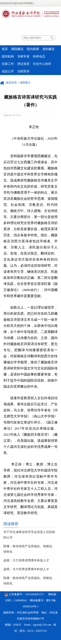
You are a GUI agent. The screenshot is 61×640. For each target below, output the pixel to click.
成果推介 (25, 82)
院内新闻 (33, 49)
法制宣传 (23, 71)
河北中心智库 (42, 64)
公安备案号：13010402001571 (26, 594)
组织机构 (8, 56)
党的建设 (48, 49)
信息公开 (8, 71)
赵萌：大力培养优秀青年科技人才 (26, 560)
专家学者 (23, 56)
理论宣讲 (23, 64)
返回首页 (11, 82)
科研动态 (39, 56)
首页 (5, 49)
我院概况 (17, 49)
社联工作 (8, 64)
